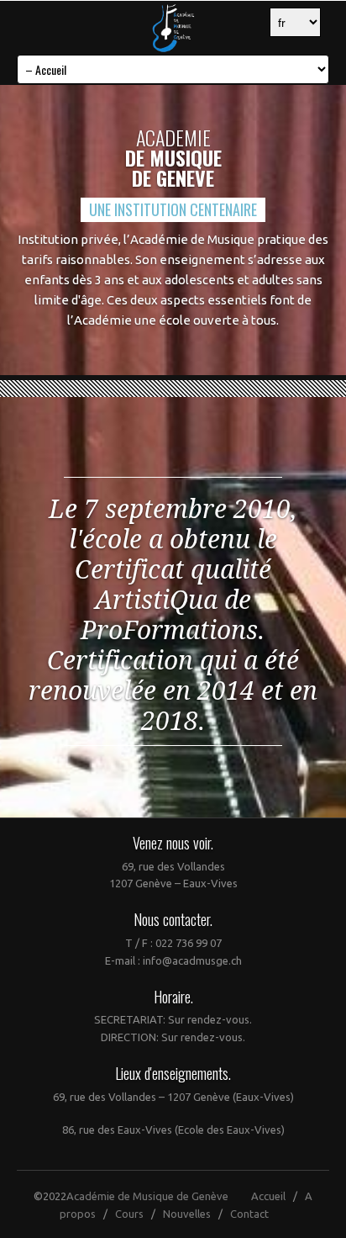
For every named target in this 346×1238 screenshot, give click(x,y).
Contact (249, 1213)
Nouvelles (187, 1213)
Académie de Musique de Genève (147, 1196)
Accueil (268, 1196)
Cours (129, 1213)
